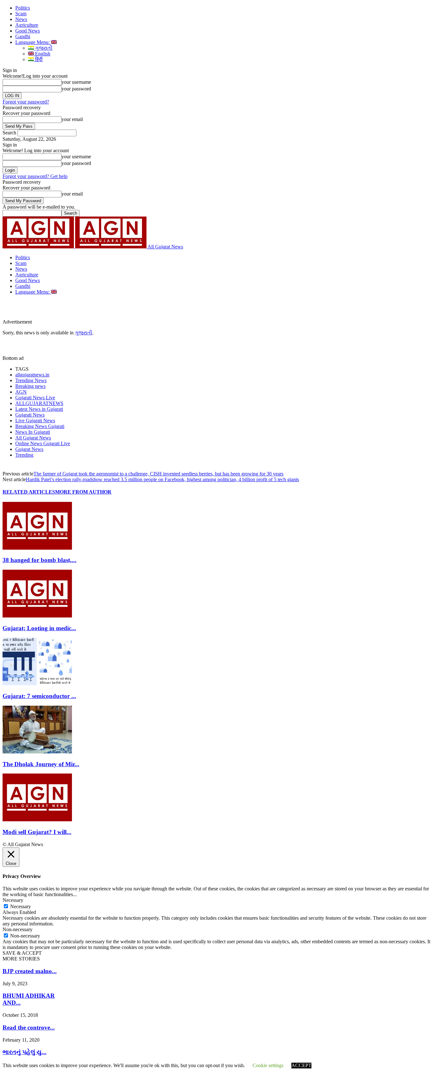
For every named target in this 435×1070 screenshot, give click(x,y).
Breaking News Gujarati (39, 426)
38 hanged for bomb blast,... (39, 560)
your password (76, 88)
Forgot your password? (26, 101)
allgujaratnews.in (32, 374)
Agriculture (26, 25)
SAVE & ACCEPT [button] (22, 953)
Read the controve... (29, 1027)
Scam (20, 13)
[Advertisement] (148, 309)
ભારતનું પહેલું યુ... (24, 1052)
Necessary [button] (13, 900)
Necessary (20, 906)
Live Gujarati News (35, 420)
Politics (22, 8)
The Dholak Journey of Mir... (41, 764)
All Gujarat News (33, 437)
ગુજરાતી (43, 48)
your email (72, 119)
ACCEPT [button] (301, 1065)
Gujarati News (30, 414)
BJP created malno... (30, 971)
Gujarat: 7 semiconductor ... (39, 696)
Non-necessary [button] (17, 929)
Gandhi (22, 36)
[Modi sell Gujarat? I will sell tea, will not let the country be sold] (37, 819)
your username (76, 82)
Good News (27, 30)
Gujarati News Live (35, 397)
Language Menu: (33, 42)
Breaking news (30, 386)
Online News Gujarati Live (42, 443)
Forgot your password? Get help (35, 176)
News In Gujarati (32, 432)
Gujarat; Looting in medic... (39, 628)
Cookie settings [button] (268, 1065)
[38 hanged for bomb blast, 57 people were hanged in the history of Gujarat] (37, 548)
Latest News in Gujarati (39, 409)
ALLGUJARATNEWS (39, 403)
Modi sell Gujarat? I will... (37, 832)
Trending (24, 455)
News (21, 19)
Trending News (30, 380)
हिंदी (38, 59)
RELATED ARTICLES (29, 492)
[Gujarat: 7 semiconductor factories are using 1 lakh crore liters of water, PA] (37, 683)
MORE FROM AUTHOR (83, 492)
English (42, 53)
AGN (21, 392)
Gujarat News (29, 449)
